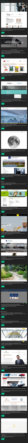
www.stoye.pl (3, 323)
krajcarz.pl (2, 54)
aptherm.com (2, 185)
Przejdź (3, 32)
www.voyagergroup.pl (4, 315)
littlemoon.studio (3, 152)
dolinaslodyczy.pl (3, 76)
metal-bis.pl (2, 345)
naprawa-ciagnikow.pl (4, 437)
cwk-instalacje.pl (3, 414)
